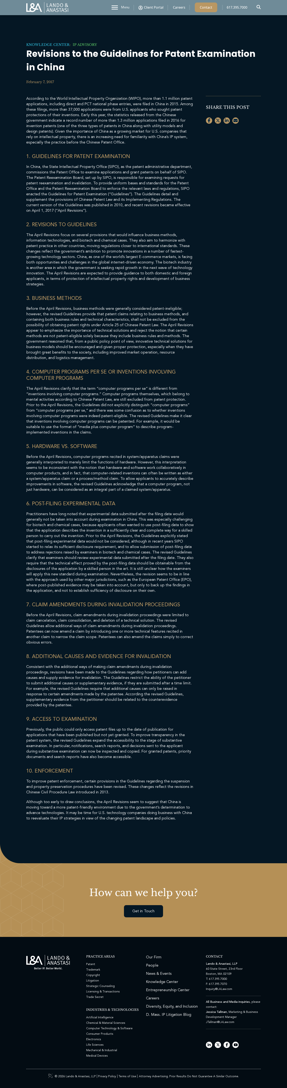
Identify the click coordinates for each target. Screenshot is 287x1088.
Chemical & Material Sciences (105, 1022)
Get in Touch (143, 911)
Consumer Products (99, 1033)
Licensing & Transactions (103, 991)
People (152, 965)
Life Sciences (95, 1044)
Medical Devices (97, 1055)
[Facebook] (227, 1045)
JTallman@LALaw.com (220, 1022)
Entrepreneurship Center (168, 990)
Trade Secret (95, 997)
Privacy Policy (107, 1076)
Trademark (93, 969)
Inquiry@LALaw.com (219, 989)
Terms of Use (127, 1076)
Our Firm (154, 957)
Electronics (93, 1039)
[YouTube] (236, 1045)
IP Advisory (84, 45)
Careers (179, 7)
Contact (206, 7)
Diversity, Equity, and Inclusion (172, 1006)
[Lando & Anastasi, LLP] (47, 7)
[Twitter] (218, 1045)
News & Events (159, 974)
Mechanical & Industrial (101, 1050)
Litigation (92, 980)
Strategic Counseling (100, 986)
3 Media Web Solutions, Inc (50, 1076)
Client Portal (153, 7)
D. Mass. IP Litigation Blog (168, 1015)
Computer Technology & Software (109, 1028)
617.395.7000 (237, 7)
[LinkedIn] (209, 1045)
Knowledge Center (48, 45)
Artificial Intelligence (99, 1017)
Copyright (93, 975)
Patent (90, 964)
